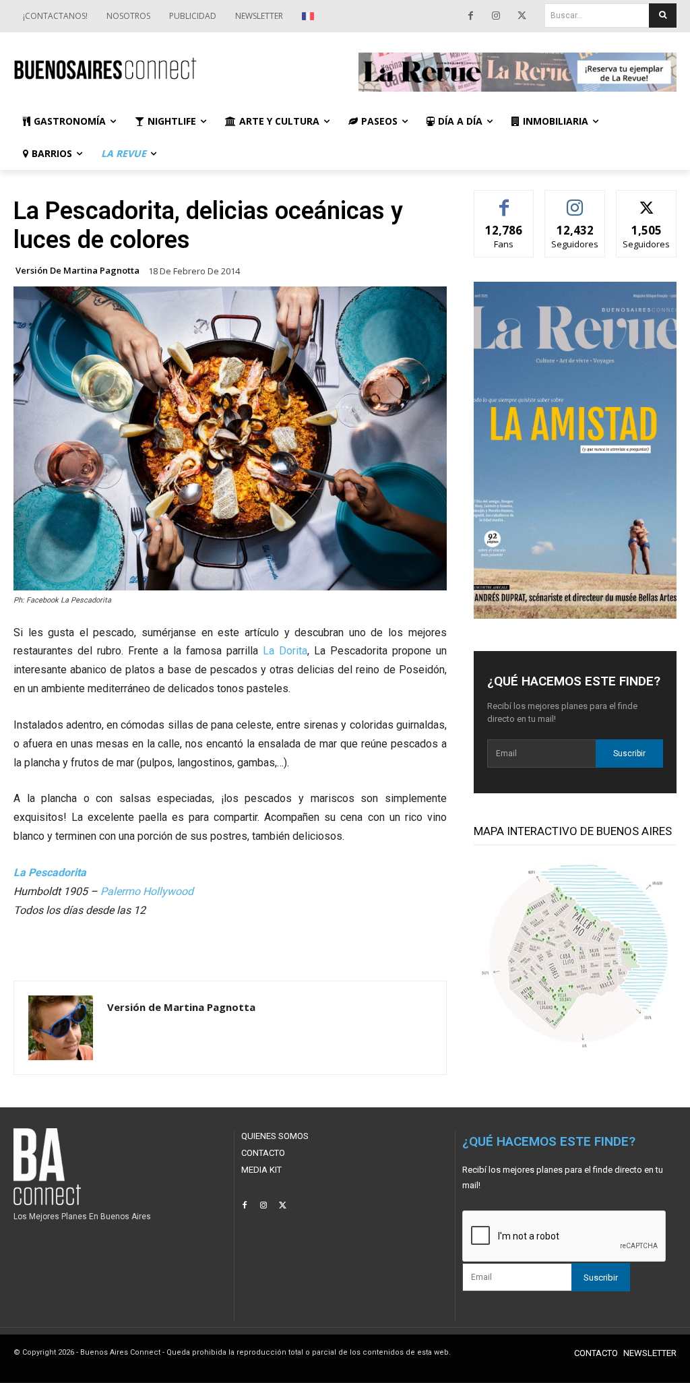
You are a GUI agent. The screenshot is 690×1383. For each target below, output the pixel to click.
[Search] (663, 15)
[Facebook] (470, 16)
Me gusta (504, 200)
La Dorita (285, 650)
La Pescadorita (49, 872)
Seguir (575, 200)
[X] (521, 16)
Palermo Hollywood (146, 891)
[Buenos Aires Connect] (172, 69)
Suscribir (629, 753)
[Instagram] (496, 16)
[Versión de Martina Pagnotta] (60, 1027)
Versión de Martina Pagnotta (77, 270)
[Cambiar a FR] (309, 16)
